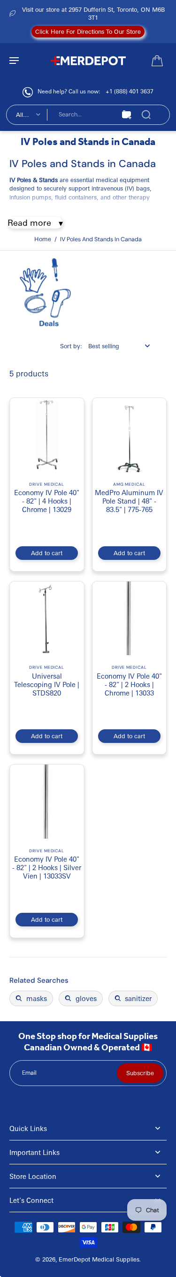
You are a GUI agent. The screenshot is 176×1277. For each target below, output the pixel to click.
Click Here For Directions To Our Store (88, 31)
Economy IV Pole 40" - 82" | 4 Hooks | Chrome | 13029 (46, 500)
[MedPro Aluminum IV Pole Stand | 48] (129, 435)
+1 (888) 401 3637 (129, 91)
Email (29, 1073)
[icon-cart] (156, 60)
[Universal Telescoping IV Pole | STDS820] (47, 618)
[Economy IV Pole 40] (47, 435)
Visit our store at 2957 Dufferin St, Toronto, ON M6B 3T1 (93, 13)
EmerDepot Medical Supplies (99, 1259)
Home (42, 239)
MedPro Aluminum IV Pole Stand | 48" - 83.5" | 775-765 (129, 500)
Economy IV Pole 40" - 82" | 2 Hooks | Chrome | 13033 (129, 684)
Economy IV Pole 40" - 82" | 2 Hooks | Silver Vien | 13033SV (46, 867)
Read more (29, 222)
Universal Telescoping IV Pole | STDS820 (46, 684)
